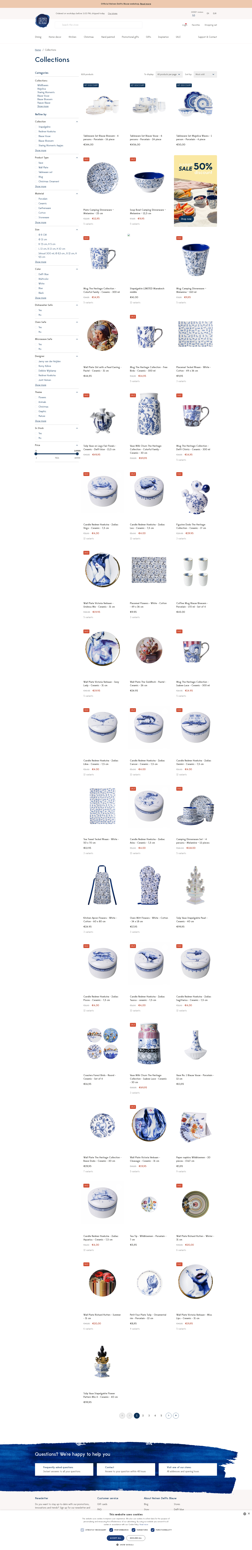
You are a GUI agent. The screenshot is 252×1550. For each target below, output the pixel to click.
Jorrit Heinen (44, 380)
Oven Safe (40, 322)
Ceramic (42, 203)
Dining (38, 37)
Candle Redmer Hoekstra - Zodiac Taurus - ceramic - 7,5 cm (147, 998)
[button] (126, 1545)
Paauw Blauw (43, 102)
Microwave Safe (43, 339)
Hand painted (108, 37)
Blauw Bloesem (44, 99)
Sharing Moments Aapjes (50, 145)
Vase (40, 162)
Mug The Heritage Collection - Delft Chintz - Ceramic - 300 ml (193, 448)
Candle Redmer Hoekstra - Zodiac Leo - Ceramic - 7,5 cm (147, 526)
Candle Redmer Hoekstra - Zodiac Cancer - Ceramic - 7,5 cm (147, 762)
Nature (41, 416)
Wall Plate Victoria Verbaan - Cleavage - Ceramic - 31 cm (145, 1159)
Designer (39, 356)
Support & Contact (207, 37)
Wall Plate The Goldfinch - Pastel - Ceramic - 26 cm (148, 684)
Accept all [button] (115, 1538)
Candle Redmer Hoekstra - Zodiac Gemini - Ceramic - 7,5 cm (193, 762)
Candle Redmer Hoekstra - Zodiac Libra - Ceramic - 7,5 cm (100, 762)
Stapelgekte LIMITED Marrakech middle (147, 290)
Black (41, 293)
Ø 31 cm (42, 239)
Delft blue (179, 1509)
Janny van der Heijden (49, 361)
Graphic (42, 411)
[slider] (35, 453)
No (39, 315)
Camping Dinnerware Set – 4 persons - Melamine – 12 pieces (192, 841)
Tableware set (45, 172)
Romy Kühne (44, 366)
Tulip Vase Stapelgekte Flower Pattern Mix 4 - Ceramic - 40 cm (100, 1395)
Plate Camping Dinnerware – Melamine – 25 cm (98, 211)
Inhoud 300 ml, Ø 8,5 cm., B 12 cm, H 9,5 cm (57, 255)
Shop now (186, 219)
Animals (42, 402)
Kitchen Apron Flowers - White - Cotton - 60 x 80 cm (100, 920)
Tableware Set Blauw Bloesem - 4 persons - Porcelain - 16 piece (101, 137)
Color (38, 269)
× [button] (249, 1514)
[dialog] (126, 1530)
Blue (40, 288)
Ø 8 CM (42, 234)
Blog (146, 1504)
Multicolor (43, 279)
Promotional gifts (130, 37)
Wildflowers (42, 85)
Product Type (42, 157)
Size (37, 229)
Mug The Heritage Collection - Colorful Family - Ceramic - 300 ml (101, 290)
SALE (178, 37)
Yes (40, 310)
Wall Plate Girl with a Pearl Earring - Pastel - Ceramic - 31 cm (102, 369)
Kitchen (72, 37)
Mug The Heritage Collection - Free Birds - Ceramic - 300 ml (148, 369)
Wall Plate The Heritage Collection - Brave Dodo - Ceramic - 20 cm (102, 1159)
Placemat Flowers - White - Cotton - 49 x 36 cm (148, 605)
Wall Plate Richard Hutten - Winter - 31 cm (195, 1238)
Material (39, 193)
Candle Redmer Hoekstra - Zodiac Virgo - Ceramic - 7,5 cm (100, 526)
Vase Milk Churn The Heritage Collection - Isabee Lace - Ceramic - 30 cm (148, 1079)
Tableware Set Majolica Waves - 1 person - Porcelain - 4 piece (194, 137)
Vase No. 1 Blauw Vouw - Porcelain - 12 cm (195, 1077)
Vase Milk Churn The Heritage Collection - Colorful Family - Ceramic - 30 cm (145, 449)
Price (37, 445)
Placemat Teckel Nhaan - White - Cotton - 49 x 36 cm (193, 369)
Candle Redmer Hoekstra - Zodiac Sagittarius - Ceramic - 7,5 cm (193, 998)
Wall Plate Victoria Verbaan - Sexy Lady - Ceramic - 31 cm (101, 684)
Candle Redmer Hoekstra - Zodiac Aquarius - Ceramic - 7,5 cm (100, 1238)
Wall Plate (43, 167)
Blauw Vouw (43, 95)
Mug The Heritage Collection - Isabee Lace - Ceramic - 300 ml (193, 684)
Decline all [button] (136, 1538)
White (41, 283)
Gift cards (102, 1504)
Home (38, 50)
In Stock (39, 428)
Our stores (112, 13)
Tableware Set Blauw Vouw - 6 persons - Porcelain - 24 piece (146, 137)
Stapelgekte (44, 126)
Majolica (41, 88)
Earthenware (44, 208)
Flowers (42, 397)
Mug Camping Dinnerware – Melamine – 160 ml (191, 290)
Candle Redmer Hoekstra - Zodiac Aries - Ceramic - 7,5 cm (147, 841)
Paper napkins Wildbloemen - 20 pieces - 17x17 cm (193, 1159)
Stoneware (43, 217)
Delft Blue (43, 274)
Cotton (42, 212)
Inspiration (163, 37)
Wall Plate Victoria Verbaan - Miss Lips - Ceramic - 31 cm (194, 1316)
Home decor (55, 37)
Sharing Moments (46, 92)
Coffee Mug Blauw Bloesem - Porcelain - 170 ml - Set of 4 (192, 605)
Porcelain (42, 198)
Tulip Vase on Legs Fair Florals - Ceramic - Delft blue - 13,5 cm (99, 448)
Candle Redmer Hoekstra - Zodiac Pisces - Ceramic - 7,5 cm (100, 998)
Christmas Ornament (48, 181)
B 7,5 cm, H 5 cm (46, 244)
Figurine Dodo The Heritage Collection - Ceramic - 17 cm (191, 526)
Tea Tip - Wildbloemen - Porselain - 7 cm (148, 1238)
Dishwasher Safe (44, 305)
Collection (40, 121)
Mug (40, 176)
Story (146, 1509)
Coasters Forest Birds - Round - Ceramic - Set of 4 (99, 1077)
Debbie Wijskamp (47, 370)
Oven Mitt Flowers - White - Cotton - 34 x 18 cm (149, 920)
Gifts (148, 37)
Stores (177, 1504)
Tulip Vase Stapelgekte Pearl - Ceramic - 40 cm (192, 920)
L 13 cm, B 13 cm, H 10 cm (51, 248)
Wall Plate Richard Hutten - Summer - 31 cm (102, 1316)
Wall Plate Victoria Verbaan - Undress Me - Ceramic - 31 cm (99, 605)
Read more (145, 4)
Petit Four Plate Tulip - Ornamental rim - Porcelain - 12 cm (148, 1316)
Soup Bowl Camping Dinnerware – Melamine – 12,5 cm (148, 211)
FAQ (99, 1509)
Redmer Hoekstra (47, 131)
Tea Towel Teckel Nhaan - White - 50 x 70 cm (101, 841)
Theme (38, 392)
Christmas (89, 37)
